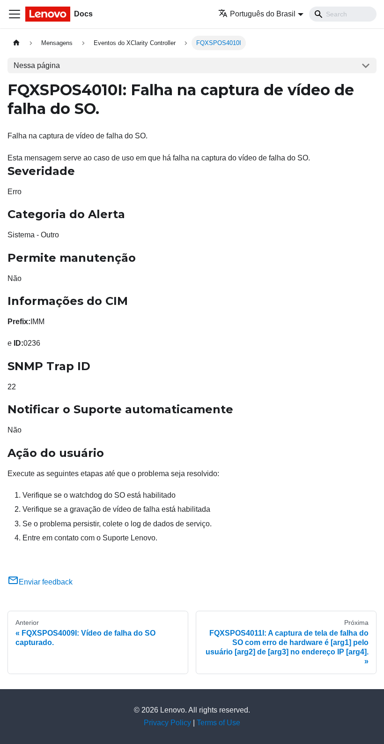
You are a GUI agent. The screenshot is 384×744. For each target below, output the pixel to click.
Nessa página (37, 65)
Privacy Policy (167, 723)
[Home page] (16, 43)
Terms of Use (218, 723)
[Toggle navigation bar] (14, 14)
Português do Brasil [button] (262, 14)
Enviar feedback (46, 582)
